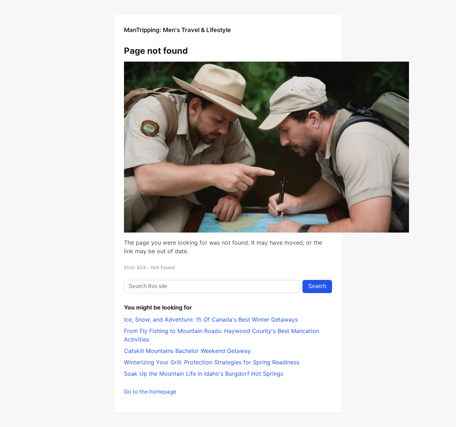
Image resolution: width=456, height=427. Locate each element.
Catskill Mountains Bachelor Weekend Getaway (187, 350)
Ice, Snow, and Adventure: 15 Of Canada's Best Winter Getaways (211, 319)
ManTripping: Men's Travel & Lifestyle (177, 29)
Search (317, 286)
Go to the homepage (150, 391)
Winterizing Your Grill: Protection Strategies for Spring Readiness (211, 362)
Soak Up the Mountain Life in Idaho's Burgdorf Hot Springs (203, 373)
